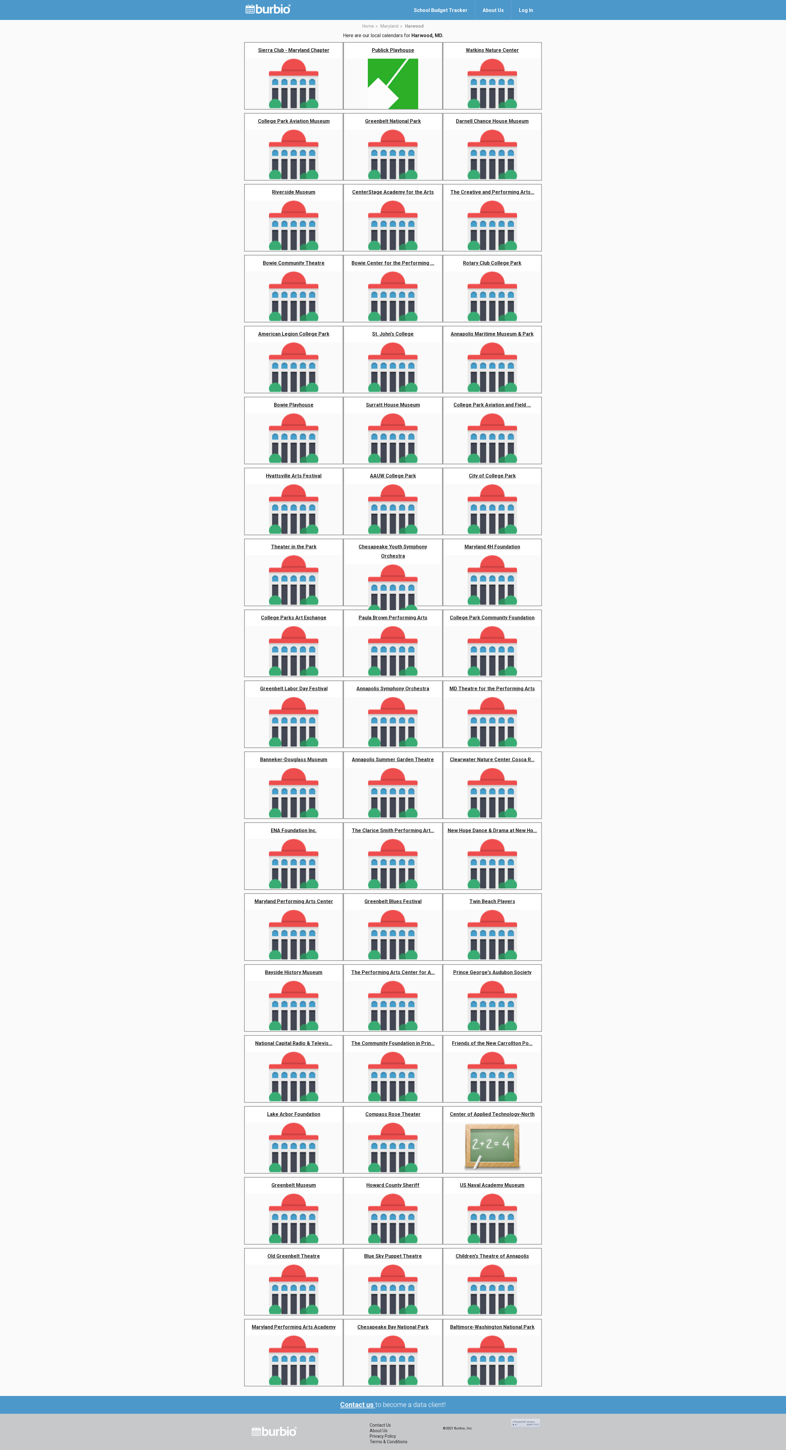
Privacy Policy (383, 1436)
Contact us (357, 1405)
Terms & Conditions (388, 1441)
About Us (378, 1430)
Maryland (389, 26)
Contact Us (380, 1425)
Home (368, 26)
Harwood (414, 26)
